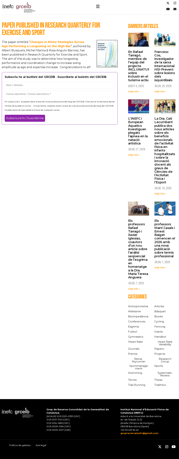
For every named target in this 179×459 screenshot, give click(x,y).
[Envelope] (175, 9)
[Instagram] (175, 3)
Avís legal (41, 445)
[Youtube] (168, 9)
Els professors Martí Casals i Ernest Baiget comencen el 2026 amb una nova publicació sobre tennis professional (164, 238)
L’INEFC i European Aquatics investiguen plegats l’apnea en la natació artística (138, 131)
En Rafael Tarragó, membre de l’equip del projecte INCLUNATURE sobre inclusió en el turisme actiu (140, 66)
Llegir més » (134, 91)
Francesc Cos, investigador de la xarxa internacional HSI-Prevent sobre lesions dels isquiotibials (164, 66)
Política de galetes (19, 445)
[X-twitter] (168, 3)
